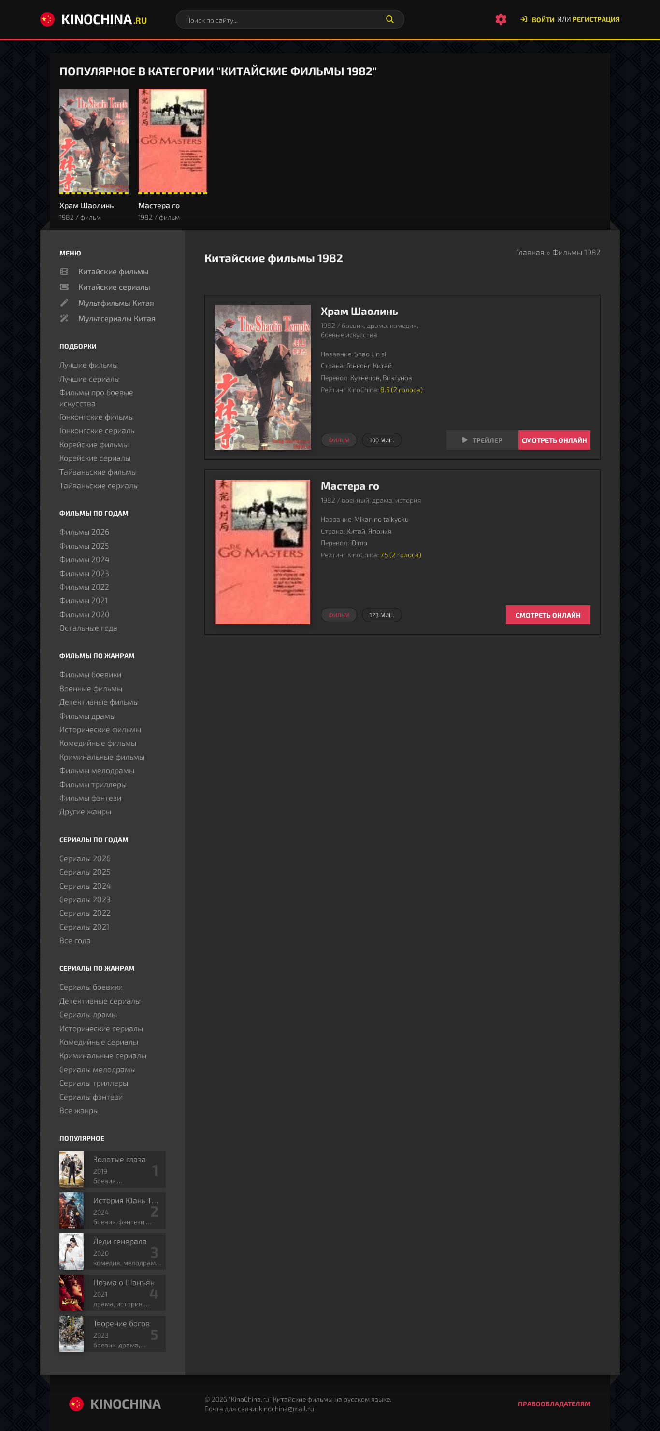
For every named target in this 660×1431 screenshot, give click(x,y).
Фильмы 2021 (83, 600)
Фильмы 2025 (84, 545)
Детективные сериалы (100, 1000)
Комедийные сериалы (98, 1041)
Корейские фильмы (94, 444)
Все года (75, 940)
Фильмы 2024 (84, 559)
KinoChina (104, 19)
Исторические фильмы (100, 729)
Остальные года (88, 627)
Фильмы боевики (90, 674)
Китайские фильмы (113, 271)
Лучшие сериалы (89, 378)
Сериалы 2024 (85, 885)
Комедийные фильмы (97, 742)
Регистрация (596, 19)
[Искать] (389, 19)
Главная (530, 251)
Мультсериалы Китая (117, 318)
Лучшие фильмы (88, 364)
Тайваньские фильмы (98, 471)
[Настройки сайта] (501, 19)
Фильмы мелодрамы (96, 770)
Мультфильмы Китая (116, 302)
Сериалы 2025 (85, 871)
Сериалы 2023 (85, 899)
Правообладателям (554, 1404)
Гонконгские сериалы (97, 430)
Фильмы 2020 (84, 614)
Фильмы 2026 (84, 531)
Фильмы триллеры (93, 784)
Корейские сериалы (94, 457)
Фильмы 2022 (84, 586)
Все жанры (79, 1110)
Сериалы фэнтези (91, 1096)
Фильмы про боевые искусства (96, 397)
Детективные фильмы (99, 701)
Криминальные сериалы (102, 1055)
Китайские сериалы (114, 286)
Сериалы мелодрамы (97, 1069)
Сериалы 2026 (85, 858)
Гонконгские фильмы (96, 416)
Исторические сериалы (101, 1028)
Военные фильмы (90, 688)
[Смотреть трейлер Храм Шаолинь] (482, 440)
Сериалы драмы (88, 1014)
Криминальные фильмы (101, 756)
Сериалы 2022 (85, 912)
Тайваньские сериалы (99, 485)
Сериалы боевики (91, 986)
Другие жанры (85, 811)
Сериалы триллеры (93, 1082)
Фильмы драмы (87, 715)
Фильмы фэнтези (90, 797)
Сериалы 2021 (84, 926)
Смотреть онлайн (554, 440)
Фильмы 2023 (84, 573)
